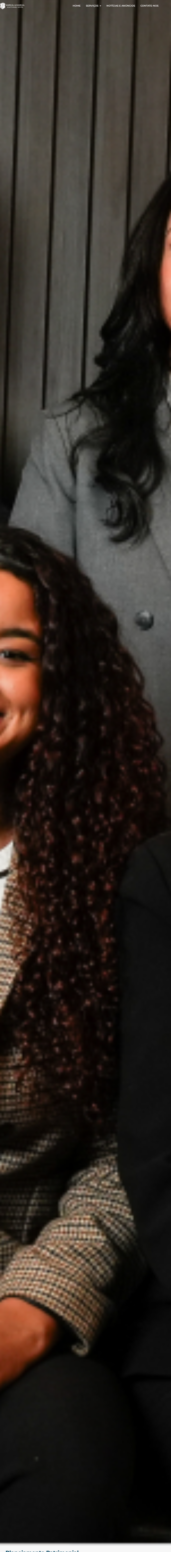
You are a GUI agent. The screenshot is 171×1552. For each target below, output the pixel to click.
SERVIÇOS (92, 5)
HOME (77, 5)
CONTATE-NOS (149, 5)
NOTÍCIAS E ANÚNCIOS (120, 5)
